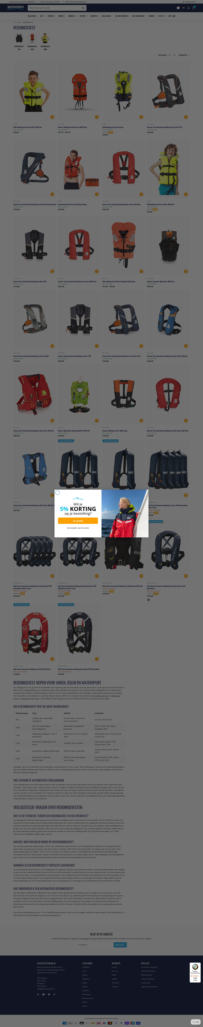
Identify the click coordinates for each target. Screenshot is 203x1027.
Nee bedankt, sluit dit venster (78, 528)
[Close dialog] (57, 493)
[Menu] (199, 964)
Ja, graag (78, 520)
